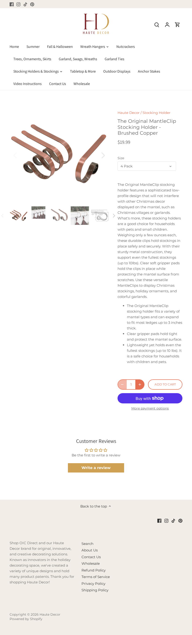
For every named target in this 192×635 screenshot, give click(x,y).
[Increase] (139, 384)
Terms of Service (95, 577)
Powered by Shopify (26, 619)
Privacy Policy (93, 583)
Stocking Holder (156, 112)
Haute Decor (129, 112)
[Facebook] (12, 4)
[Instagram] (18, 4)
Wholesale (90, 563)
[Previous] (21, 155)
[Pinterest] (32, 4)
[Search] (157, 24)
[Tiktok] (25, 4)
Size (121, 158)
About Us (89, 550)
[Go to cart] (177, 24)
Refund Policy (93, 570)
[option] (59, 155)
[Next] (97, 155)
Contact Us (91, 557)
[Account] (167, 24)
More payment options (150, 408)
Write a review (96, 468)
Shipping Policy (94, 590)
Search (87, 543)
